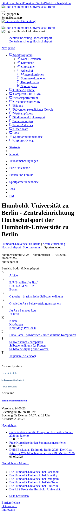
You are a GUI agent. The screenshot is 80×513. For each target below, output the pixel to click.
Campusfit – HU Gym (26, 94)
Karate (13, 321)
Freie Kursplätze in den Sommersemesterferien (37, 442)
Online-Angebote (23, 90)
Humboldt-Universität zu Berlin (21, 244)
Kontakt (14, 154)
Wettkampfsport (22, 113)
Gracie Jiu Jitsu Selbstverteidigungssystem (35, 303)
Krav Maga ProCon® (22, 328)
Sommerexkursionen (33, 78)
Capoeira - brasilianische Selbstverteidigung (36, 296)
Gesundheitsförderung (26, 101)
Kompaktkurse (29, 82)
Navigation (8, 48)
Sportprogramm (22, 55)
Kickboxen (16, 324)
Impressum (8, 509)
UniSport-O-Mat (23, 140)
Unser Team (20, 129)
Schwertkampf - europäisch (26, 342)
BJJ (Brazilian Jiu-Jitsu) (23, 282)
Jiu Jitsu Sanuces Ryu (22, 310)
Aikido (13, 275)
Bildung (17, 105)
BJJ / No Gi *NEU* (21, 286)
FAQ (12, 196)
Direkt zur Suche (33, 3)
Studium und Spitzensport (28, 117)
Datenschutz (9, 506)
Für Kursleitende (19, 168)
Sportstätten (27, 66)
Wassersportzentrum (25, 97)
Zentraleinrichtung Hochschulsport (30, 38)
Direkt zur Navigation (57, 3)
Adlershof (26, 70)
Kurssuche (27, 62)
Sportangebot (28, 86)
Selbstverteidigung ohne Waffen (29, 349)
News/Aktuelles (22, 125)
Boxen (13, 289)
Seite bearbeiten (19, 496)
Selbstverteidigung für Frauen (27, 345)
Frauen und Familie (21, 175)
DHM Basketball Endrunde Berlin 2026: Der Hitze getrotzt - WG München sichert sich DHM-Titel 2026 (42, 451)
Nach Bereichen (30, 59)
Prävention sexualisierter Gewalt (32, 109)
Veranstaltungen (22, 121)
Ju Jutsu (14, 314)
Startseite (14, 147)
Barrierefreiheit (11, 502)
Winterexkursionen (32, 74)
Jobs (15, 133)
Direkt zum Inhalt (12, 3)
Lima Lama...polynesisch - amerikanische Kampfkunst (42, 335)
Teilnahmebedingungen (23, 161)
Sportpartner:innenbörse (27, 136)
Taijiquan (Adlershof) (22, 356)
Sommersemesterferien (14, 400)
